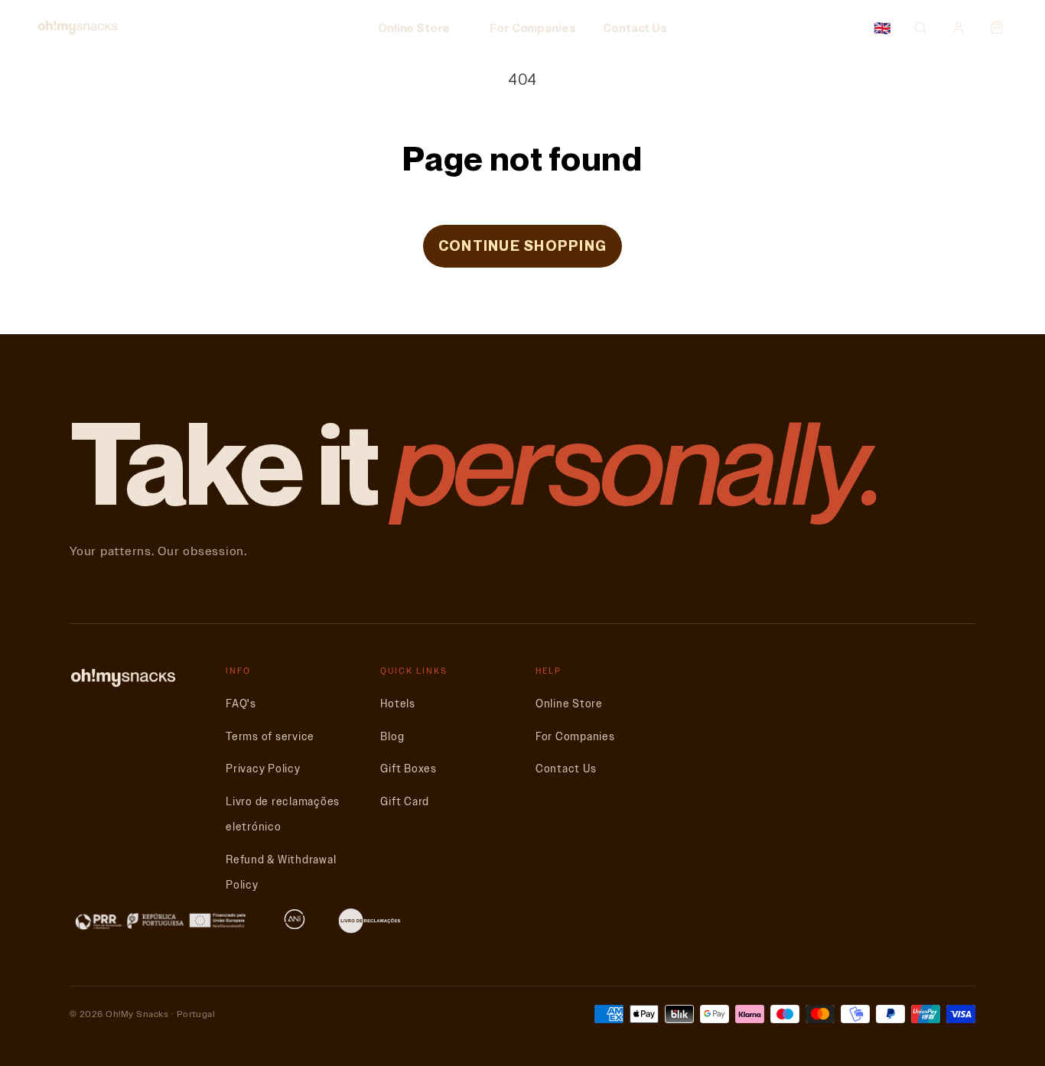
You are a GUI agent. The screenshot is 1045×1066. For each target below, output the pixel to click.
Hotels (397, 704)
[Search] (920, 27)
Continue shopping (522, 245)
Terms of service (270, 737)
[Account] (958, 27)
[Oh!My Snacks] (78, 27)
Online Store (414, 27)
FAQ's (241, 704)
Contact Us (635, 27)
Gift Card (404, 802)
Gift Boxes (408, 769)
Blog (392, 737)
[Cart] (996, 27)
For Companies (532, 27)
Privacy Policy (263, 769)
